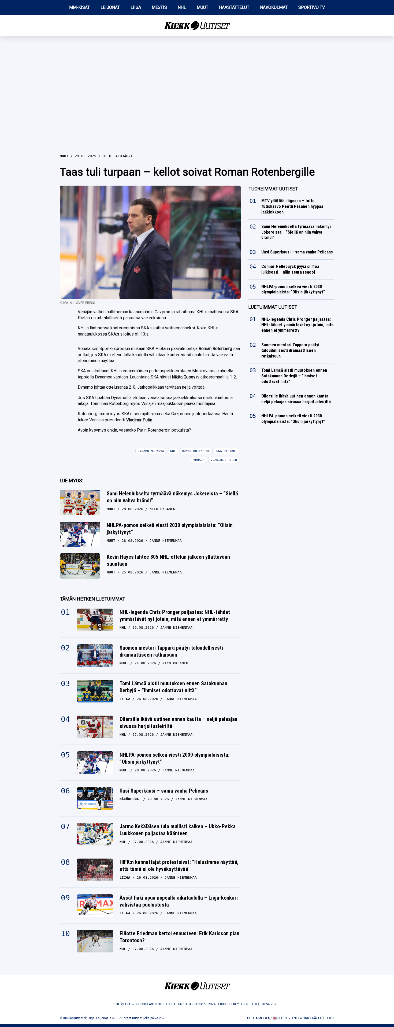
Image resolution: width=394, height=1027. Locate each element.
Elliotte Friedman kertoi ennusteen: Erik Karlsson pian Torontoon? (179, 937)
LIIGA (136, 7)
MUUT (202, 7)
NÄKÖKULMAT (274, 7)
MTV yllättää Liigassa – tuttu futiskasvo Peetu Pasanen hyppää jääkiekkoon (292, 206)
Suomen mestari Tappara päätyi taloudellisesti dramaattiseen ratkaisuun (171, 651)
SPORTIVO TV (311, 7)
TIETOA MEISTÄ (258, 1018)
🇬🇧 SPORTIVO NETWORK (291, 1018)
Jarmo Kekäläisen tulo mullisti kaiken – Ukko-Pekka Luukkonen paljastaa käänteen (178, 830)
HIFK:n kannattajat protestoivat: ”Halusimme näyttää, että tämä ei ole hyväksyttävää (179, 865)
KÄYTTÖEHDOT (323, 1018)
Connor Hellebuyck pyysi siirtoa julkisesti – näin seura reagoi (290, 269)
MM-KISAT (79, 7)
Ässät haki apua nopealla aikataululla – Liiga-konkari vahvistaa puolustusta (179, 901)
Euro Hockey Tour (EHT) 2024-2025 (248, 1004)
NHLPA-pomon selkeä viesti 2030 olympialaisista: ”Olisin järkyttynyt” (170, 528)
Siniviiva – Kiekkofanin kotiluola (144, 1004)
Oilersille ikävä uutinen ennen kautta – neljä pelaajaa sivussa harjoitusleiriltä (178, 722)
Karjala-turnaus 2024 (196, 1004)
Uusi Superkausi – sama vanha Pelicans (164, 790)
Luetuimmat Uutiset (272, 307)
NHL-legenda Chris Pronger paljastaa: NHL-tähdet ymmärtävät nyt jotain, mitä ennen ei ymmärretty (175, 615)
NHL (182, 7)
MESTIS (159, 7)
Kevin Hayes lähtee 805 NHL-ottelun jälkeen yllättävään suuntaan (168, 560)
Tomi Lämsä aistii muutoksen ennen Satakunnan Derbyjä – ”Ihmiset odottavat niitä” (173, 687)
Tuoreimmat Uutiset (273, 189)
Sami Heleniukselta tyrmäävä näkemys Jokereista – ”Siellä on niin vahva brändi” (172, 497)
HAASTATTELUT (234, 7)
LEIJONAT (110, 7)
